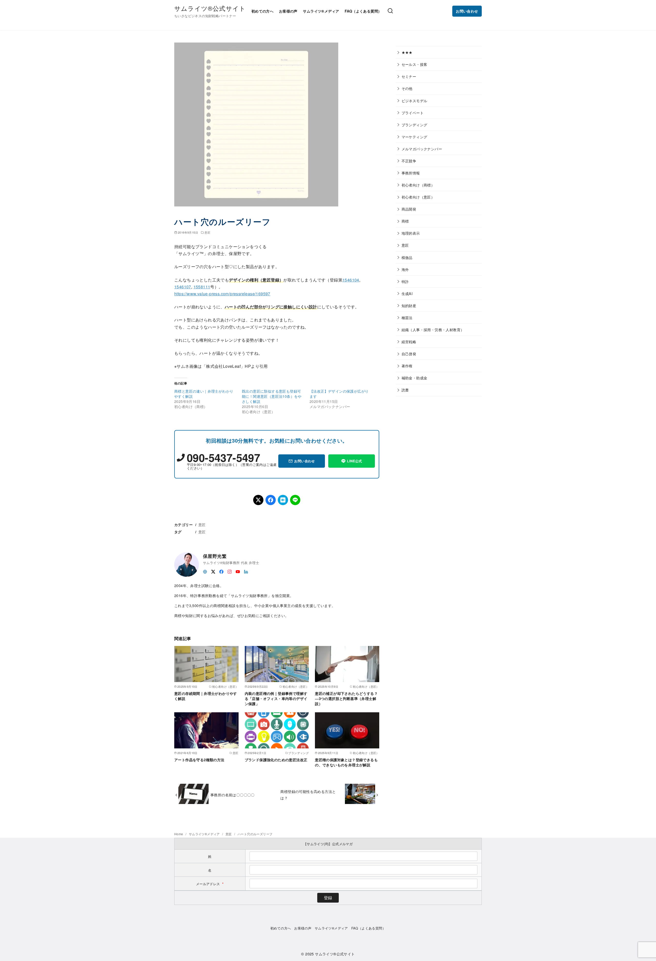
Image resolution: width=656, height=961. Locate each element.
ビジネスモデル (414, 100)
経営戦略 (409, 341)
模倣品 (407, 257)
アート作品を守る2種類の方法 (199, 759)
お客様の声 (288, 11)
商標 (405, 221)
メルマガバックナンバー (422, 148)
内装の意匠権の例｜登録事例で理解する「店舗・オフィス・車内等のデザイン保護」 (276, 698)
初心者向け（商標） (418, 184)
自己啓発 (409, 353)
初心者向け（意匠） (418, 197)
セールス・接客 (414, 64)
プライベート (413, 112)
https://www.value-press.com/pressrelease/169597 (222, 294)
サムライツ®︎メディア (321, 11)
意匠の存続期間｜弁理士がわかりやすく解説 (205, 696)
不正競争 (409, 160)
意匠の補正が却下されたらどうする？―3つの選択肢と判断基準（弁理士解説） (346, 698)
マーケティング (414, 136)
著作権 (407, 365)
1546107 (182, 287)
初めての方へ (262, 11)
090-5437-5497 (223, 457)
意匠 (207, 232)
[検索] (390, 11)
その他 (407, 88)
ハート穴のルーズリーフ (255, 834)
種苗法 (407, 317)
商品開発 (409, 209)
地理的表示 (411, 233)
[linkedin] (246, 571)
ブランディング (414, 124)
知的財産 (409, 305)
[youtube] (238, 571)
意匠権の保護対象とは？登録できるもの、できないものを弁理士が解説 (346, 762)
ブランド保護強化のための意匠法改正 (276, 759)
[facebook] (221, 571)
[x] (213, 571)
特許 (405, 281)
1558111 (201, 287)
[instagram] (229, 571)
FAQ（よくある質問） (363, 11)
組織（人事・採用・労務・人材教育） (433, 329)
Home (179, 834)
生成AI (407, 293)
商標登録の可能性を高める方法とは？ (308, 794)
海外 (405, 269)
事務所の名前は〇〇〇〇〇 (232, 794)
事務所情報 (411, 172)
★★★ (407, 52)
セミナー (409, 76)
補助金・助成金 (414, 377)
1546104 (350, 280)
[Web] (205, 571)
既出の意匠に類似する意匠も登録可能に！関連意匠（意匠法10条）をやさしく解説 (272, 396)
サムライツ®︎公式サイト (210, 8)
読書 (405, 389)
